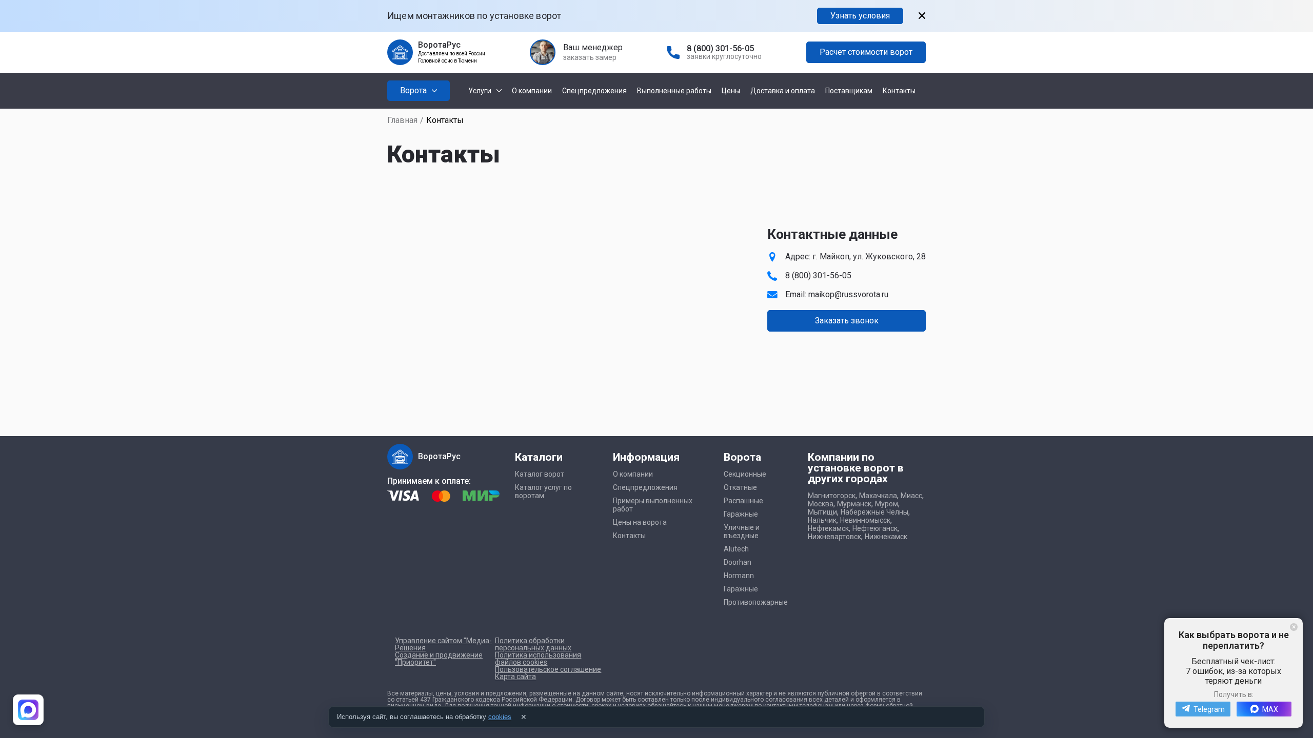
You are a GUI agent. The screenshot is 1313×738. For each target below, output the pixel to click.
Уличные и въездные (742, 531)
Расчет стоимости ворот (866, 52)
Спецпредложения (594, 91)
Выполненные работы (674, 91)
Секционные (745, 474)
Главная (402, 120)
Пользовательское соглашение (548, 669)
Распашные (743, 501)
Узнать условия (860, 15)
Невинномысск (865, 520)
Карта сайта (515, 676)
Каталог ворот (539, 474)
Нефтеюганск (875, 528)
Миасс (911, 495)
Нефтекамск (828, 528)
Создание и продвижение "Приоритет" (439, 658)
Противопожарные (756, 602)
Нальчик (822, 520)
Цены (731, 91)
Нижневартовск (834, 536)
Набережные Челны (874, 512)
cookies (499, 717)
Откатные (740, 487)
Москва (820, 504)
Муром (886, 504)
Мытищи (822, 512)
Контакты (899, 91)
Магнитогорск (832, 495)
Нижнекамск (886, 536)
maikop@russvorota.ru (848, 294)
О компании (532, 91)
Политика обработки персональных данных (533, 644)
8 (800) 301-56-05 (720, 48)
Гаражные (741, 514)
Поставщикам (848, 91)
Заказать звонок (847, 320)
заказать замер (589, 57)
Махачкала (878, 495)
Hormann (739, 575)
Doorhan (737, 562)
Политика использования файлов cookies (538, 658)
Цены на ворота (640, 522)
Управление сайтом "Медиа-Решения (443, 644)
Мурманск (854, 504)
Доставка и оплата (782, 91)
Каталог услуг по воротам (543, 491)
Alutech (736, 549)
